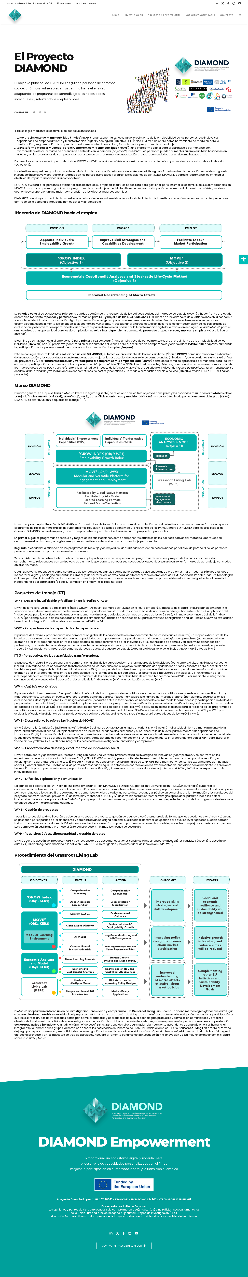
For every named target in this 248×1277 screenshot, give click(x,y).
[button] (243, 259)
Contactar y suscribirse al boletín (124, 1245)
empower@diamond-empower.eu (78, 3)
